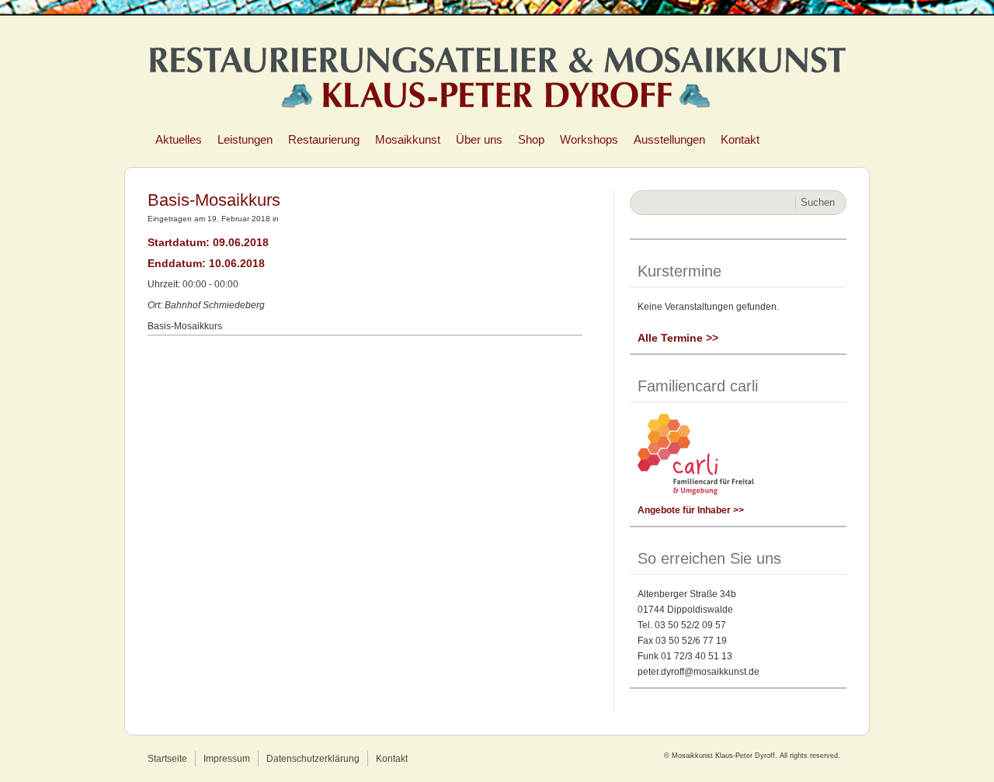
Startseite (167, 758)
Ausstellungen (669, 139)
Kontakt (740, 139)
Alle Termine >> (678, 338)
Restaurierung (324, 139)
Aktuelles (178, 139)
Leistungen (245, 139)
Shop (531, 139)
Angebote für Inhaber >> (691, 510)
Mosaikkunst (407, 139)
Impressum (226, 758)
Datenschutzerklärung (313, 758)
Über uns (479, 139)
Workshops (589, 139)
